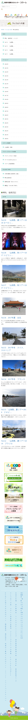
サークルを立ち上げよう (11, 159)
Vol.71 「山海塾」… (10, 54)
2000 (6, 138)
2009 (6, 103)
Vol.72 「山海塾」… (10, 50)
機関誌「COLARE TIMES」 (11, 185)
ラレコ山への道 (15, 16)
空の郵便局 (22, 594)
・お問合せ (22, 608)
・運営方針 (15, 661)
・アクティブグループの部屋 (10, 642)
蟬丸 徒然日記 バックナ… (12, 38)
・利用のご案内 (5, 647)
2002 (6, 130)
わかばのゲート (8, 16)
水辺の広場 (18, 16)
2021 (6, 83)
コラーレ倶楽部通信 (9, 163)
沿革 (22, 612)
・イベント (5, 673)
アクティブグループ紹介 (11, 155)
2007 (6, 111)
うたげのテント (11, 16)
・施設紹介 (5, 635)
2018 (6, 91)
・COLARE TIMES (10, 665)
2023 (6, 76)
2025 (6, 68)
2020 (6, 87)
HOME (2, 29)
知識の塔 (22, 16)
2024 (6, 72)
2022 (6, 79)
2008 (6, 107)
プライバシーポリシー (22, 630)
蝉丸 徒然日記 (8, 177)
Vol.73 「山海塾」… (10, 46)
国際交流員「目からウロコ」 (12, 181)
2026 (6, 64)
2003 (6, 127)
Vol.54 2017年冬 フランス (13, 379)
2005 (6, 119)
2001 (6, 134)
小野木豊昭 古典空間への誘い (12, 173)
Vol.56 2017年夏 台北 (11, 318)
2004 (6, 123)
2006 (6, 115)
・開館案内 (5, 626)
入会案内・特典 (8, 147)
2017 (6, 95)
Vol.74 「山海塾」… (10, 42)
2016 (6, 99)
